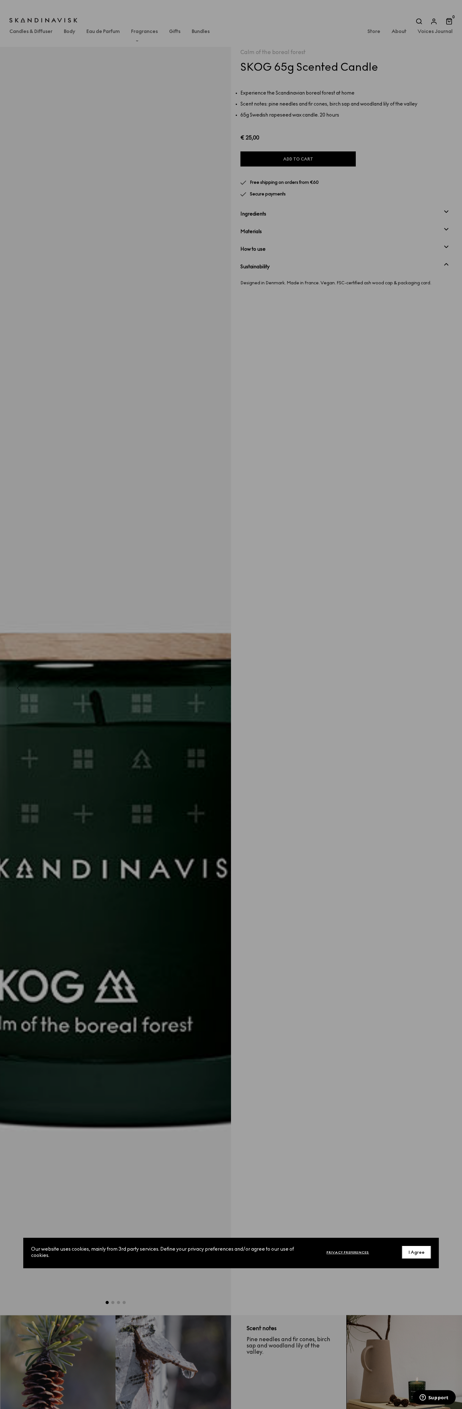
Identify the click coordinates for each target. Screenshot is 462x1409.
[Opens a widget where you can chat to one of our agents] (434, 1398)
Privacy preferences (348, 1252)
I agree (417, 1252)
